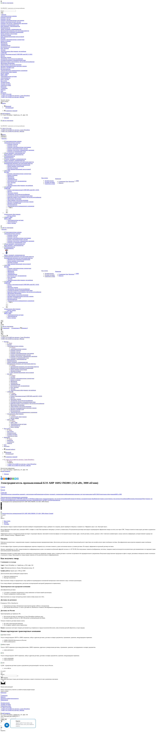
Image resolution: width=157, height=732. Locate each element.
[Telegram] (18, 479)
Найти (2, 719)
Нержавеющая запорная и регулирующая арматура (24, 366)
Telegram (6, 117)
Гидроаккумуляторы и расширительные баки (81, 498)
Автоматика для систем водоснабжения (58, 498)
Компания (10, 440)
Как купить (10, 431)
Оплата (6, 522)
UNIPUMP (13, 394)
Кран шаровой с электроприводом (26, 494)
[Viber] (11, 479)
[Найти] (2, 13)
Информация (4, 700)
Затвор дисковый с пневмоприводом (55, 494)
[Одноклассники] (4, 479)
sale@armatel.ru (6, 113)
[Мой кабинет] (1, 323)
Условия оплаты (5, 703)
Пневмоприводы (40, 494)
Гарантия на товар (6, 706)
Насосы (34, 498)
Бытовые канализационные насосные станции (24, 500)
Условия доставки (6, 704)
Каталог (9, 344)
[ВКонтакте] (2, 479)
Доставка (6, 524)
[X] (8, 479)
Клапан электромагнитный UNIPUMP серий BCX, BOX (16, 498)
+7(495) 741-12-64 (12, 97)
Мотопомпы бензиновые (135, 498)
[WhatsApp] (13, 479)
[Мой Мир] (6, 479)
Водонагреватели (55, 500)
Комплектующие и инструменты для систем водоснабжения (111, 498)
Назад (10, 343)
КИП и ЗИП (13, 422)
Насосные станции (42, 498)
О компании (4, 695)
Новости (3, 697)
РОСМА (12, 377)
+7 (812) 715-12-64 (6, 94)
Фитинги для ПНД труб (43, 500)
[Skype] (15, 479)
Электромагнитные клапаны (18, 349)
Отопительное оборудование (18, 416)
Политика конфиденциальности (10, 698)
